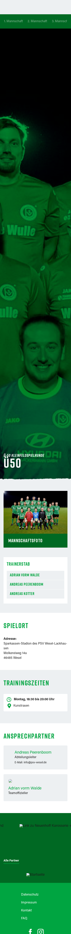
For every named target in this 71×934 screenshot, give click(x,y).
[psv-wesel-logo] (35, 875)
